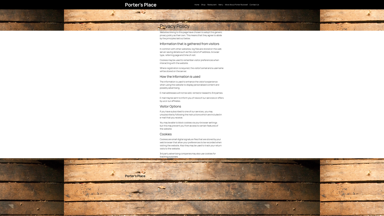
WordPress (255, 204)
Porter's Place (140, 4)
